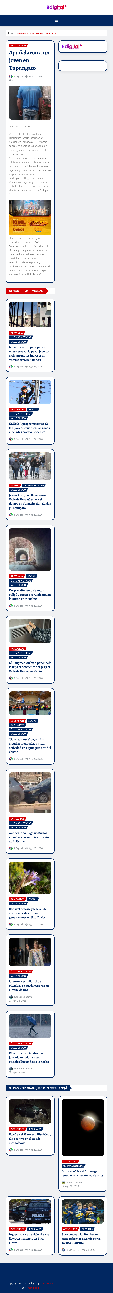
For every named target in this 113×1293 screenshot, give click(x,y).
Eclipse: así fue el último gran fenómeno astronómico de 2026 (82, 1173)
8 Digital (18, 76)
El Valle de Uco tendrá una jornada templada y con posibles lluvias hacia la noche (29, 1057)
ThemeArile (32, 1287)
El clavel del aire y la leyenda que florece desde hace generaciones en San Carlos (28, 913)
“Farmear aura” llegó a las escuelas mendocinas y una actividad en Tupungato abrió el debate (30, 745)
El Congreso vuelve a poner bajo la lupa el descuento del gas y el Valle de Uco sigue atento (30, 667)
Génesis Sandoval (23, 996)
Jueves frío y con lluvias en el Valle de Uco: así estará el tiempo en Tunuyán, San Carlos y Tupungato (30, 501)
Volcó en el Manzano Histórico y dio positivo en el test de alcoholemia (30, 1138)
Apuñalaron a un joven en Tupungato (36, 32)
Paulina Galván (74, 1182)
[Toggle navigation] (57, 20)
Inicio (11, 32)
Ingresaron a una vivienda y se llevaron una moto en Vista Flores (29, 1238)
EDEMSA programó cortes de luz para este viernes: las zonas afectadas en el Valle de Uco (29, 427)
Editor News (46, 1283)
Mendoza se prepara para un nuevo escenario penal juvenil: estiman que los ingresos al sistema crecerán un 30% (29, 353)
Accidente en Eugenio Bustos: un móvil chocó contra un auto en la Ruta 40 (29, 837)
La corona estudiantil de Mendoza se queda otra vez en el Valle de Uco (29, 985)
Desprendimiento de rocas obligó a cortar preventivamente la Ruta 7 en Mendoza (30, 594)
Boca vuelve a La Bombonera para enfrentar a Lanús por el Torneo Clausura (81, 1238)
